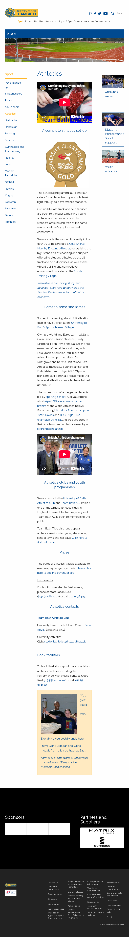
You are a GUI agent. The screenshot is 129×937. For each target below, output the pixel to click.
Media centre (113, 882)
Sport (20, 21)
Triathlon (10, 221)
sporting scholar (56, 396)
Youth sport (51, 21)
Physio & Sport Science (70, 21)
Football (10, 140)
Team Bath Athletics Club (53, 617)
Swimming (11, 208)
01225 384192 (78, 596)
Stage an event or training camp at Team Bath (76, 884)
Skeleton (10, 202)
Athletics (10, 113)
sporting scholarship (50, 428)
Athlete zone (74, 906)
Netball (9, 181)
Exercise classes (75, 892)
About (108, 21)
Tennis (9, 215)
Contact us (53, 882)
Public (9, 100)
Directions (52, 899)
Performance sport (13, 85)
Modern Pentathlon (11, 173)
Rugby (9, 195)
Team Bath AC (70, 503)
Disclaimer (112, 900)
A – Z (109, 917)
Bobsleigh (11, 126)
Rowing (9, 188)
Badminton (11, 120)
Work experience (56, 909)
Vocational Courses (93, 21)
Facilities (38, 21)
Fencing (10, 133)
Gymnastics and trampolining (14, 149)
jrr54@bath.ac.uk (48, 596)
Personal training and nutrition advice (75, 898)
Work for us (53, 904)
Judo (8, 164)
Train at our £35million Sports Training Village (56, 915)
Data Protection (114, 905)
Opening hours (55, 894)
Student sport (13, 93)
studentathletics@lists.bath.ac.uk (65, 641)
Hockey (9, 157)
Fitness (28, 21)
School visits (93, 902)
